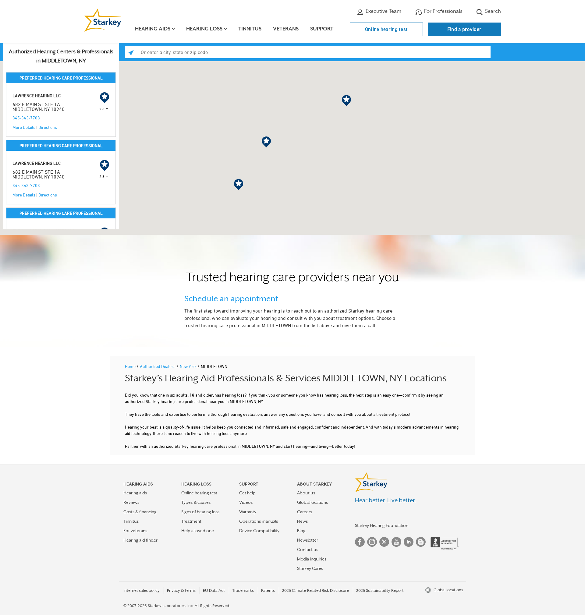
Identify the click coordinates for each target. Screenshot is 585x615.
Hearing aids (135, 492)
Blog (301, 530)
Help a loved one (197, 530)
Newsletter (307, 540)
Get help (247, 492)
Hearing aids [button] (152, 29)
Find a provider (464, 29)
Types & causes (196, 502)
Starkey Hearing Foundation (381, 525)
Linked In (408, 542)
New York (188, 366)
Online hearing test (386, 29)
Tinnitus (249, 29)
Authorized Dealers (158, 366)
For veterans (135, 530)
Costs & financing (140, 511)
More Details (23, 127)
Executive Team (382, 11)
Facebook (360, 542)
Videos (246, 502)
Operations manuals (258, 521)
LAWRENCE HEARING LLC (36, 95)
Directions (47, 127)
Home (130, 366)
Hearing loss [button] (204, 29)
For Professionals (442, 11)
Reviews (131, 502)
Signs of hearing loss (200, 511)
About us (306, 492)
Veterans (286, 29)
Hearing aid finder (140, 540)
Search (492, 11)
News (302, 521)
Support (321, 29)
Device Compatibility (259, 530)
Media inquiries (311, 559)
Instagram (372, 542)
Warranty (247, 511)
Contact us (307, 549)
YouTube (396, 542)
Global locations (312, 502)
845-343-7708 (26, 117)
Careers (304, 511)
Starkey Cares (310, 568)
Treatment (191, 521)
